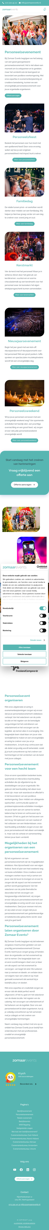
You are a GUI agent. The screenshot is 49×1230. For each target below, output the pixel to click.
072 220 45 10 (15, 1204)
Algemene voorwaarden (24, 1223)
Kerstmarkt (24, 265)
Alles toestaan (24, 647)
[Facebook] (21, 1170)
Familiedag (24, 201)
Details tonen (35, 640)
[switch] (42, 616)
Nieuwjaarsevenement (24, 341)
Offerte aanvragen (22, 484)
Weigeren (24, 661)
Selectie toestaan (24, 654)
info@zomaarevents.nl (30, 1204)
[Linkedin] (28, 1170)
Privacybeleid (24, 1227)
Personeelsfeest (24, 137)
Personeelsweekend (24, 411)
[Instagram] (34, 1170)
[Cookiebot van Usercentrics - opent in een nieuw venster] (36, 567)
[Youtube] (15, 1170)
